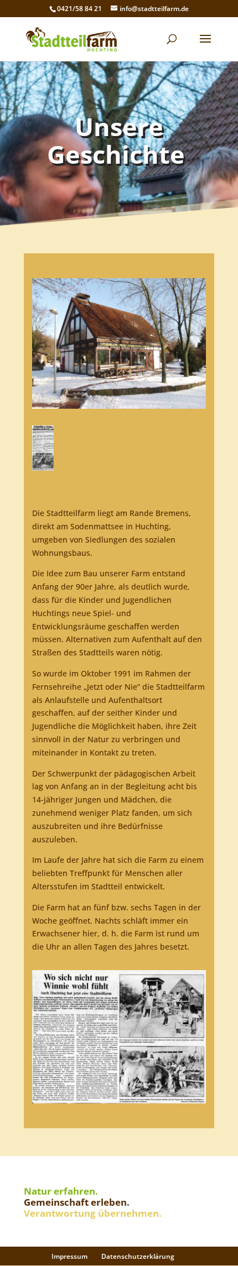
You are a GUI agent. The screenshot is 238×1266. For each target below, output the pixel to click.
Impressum (69, 1256)
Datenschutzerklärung (137, 1256)
